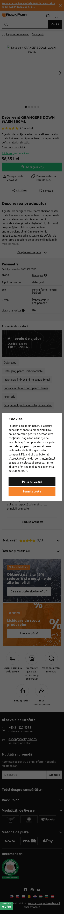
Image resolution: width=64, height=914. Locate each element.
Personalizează (32, 481)
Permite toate (32, 491)
